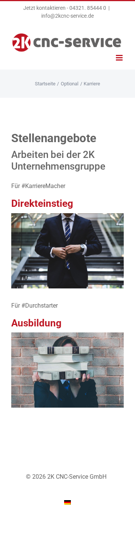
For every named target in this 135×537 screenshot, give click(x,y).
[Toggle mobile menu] (120, 58)
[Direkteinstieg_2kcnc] (67, 216)
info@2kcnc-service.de (67, 16)
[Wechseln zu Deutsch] (67, 503)
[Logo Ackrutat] (67, 335)
